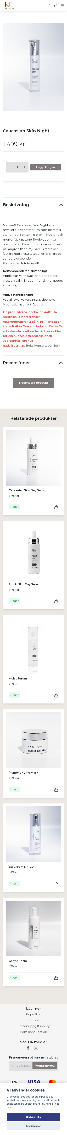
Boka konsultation (33, 1032)
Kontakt (34, 1020)
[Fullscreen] (33, 67)
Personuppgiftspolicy (34, 1026)
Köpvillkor (33, 1014)
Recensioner (16, 362)
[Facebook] (28, 1048)
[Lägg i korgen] (56, 507)
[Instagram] (36, 1048)
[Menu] (62, 6)
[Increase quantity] (24, 167)
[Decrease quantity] (10, 167)
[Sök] (49, 5)
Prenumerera (45, 1065)
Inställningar (33, 1126)
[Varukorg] (55, 5)
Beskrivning (16, 204)
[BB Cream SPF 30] (56, 884)
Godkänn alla (33, 1117)
